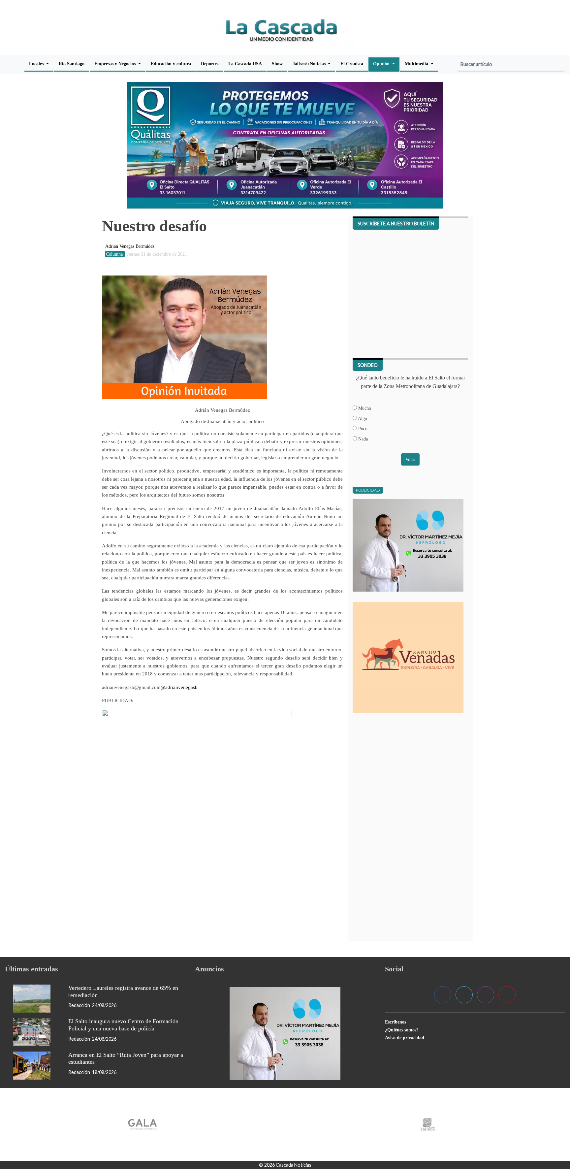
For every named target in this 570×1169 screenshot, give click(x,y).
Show (277, 63)
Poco (362, 428)
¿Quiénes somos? (402, 1029)
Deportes (209, 63)
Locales (37, 63)
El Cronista (351, 63)
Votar (410, 459)
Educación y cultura (171, 63)
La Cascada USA (245, 63)
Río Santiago (71, 63)
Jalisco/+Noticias (310, 63)
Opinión (382, 63)
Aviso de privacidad (404, 1037)
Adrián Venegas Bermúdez (129, 246)
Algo (362, 418)
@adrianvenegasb (179, 687)
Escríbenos (395, 1021)
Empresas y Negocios (115, 63)
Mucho (364, 408)
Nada (362, 438)
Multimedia (417, 63)
